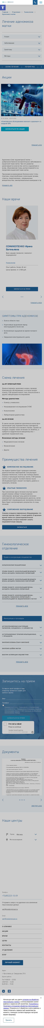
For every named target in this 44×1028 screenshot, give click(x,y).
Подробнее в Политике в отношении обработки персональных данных (20, 1006)
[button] (3, 7)
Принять (9, 1020)
